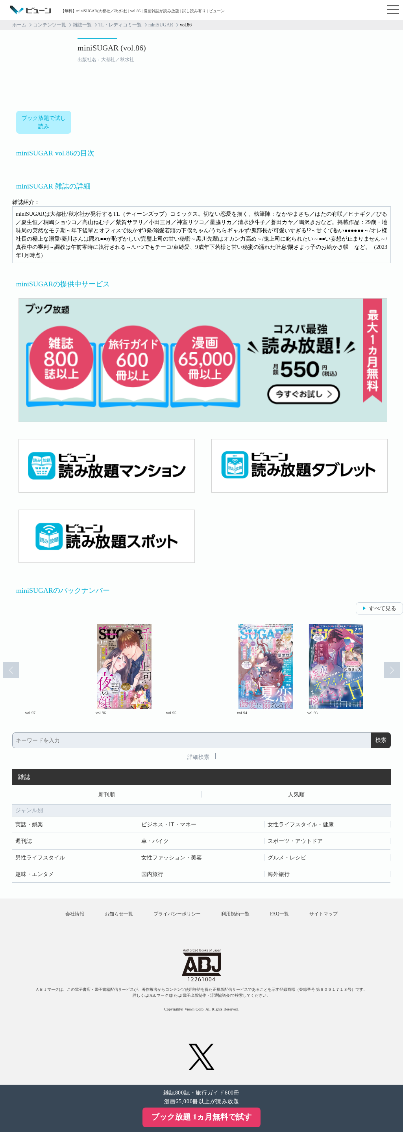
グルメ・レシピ (287, 858)
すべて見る (382, 608)
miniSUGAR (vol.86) (112, 47)
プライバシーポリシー (177, 914)
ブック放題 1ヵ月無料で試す (202, 1116)
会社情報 (74, 914)
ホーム (19, 25)
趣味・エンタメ (34, 874)
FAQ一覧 (279, 914)
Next (392, 670)
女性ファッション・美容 (171, 858)
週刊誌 (23, 841)
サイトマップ (323, 914)
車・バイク (155, 841)
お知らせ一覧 (119, 914)
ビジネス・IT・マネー (168, 825)
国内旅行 (152, 874)
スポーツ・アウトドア (295, 841)
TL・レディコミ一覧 (120, 25)
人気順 (296, 795)
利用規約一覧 (235, 914)
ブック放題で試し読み (44, 122)
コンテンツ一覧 (49, 25)
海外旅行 (279, 874)
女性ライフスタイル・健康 (301, 825)
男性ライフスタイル (40, 858)
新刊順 (106, 795)
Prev (11, 670)
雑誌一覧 (82, 25)
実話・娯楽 (29, 825)
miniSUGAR (160, 25)
